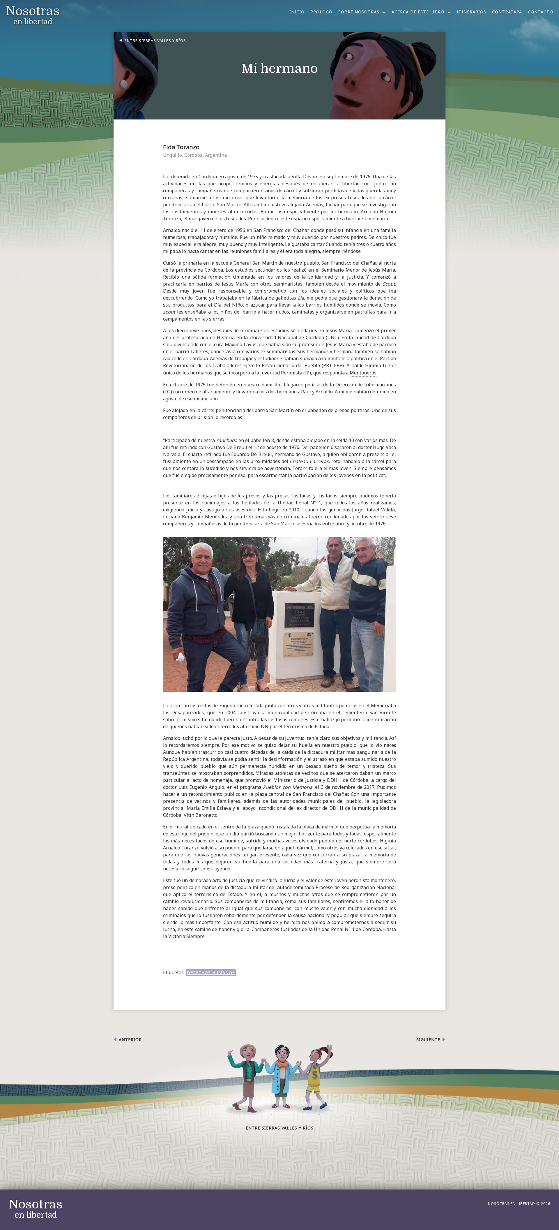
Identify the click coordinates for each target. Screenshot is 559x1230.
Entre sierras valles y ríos (155, 40)
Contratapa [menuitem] (507, 12)
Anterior (130, 1039)
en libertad (36, 1209)
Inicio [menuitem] (297, 12)
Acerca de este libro (418, 12)
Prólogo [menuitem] (321, 12)
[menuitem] (362, 12)
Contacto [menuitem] (540, 12)
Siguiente (428, 1039)
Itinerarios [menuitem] (471, 12)
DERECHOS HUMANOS (211, 972)
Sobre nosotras (358, 12)
